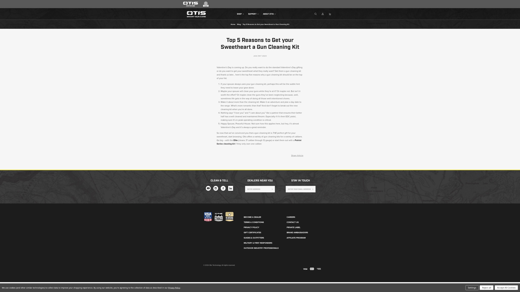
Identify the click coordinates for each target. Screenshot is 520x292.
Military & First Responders (258, 243)
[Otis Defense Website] (191, 6)
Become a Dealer (252, 217)
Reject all (486, 287)
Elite (235, 140)
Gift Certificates (252, 232)
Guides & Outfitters (254, 238)
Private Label (293, 227)
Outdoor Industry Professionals (261, 248)
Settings (472, 287)
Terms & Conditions (254, 222)
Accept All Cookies (506, 287)
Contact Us (293, 222)
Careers (291, 217)
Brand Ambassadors (297, 232)
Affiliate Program (296, 238)
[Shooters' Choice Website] (206, 6)
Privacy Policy (251, 227)
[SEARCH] (317, 14)
